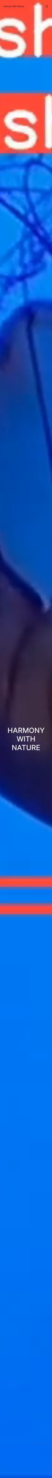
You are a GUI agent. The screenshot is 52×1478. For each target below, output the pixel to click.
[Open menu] (47, 6)
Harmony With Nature (13, 6)
